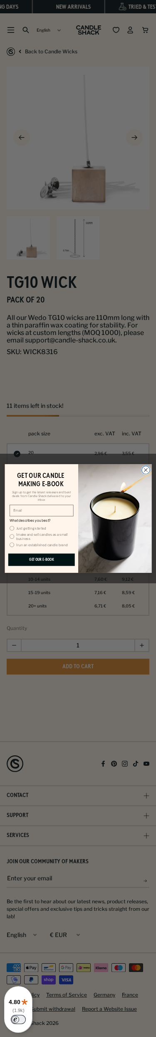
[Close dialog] (145, 470)
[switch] (18, 1019)
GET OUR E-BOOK (41, 559)
